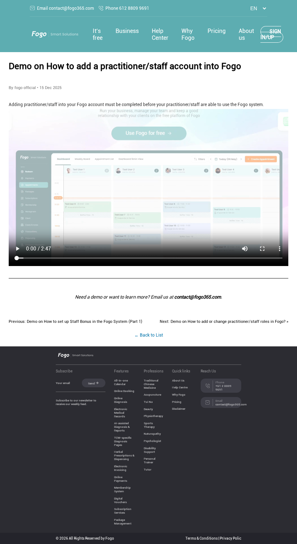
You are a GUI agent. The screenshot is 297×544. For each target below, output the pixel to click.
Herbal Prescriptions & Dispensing (124, 455)
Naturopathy (152, 433)
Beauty (148, 409)
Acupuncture (152, 394)
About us (246, 34)
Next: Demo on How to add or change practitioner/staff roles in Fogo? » (224, 321)
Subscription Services (122, 510)
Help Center (160, 34)
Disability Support (150, 450)
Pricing (217, 31)
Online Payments (120, 478)
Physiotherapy (153, 416)
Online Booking (124, 391)
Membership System (122, 489)
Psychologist (152, 441)
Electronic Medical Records (120, 412)
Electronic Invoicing (120, 468)
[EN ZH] (255, 8)
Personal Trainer (149, 460)
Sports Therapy (149, 425)
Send (91, 383)
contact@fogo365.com (197, 297)
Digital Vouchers (120, 500)
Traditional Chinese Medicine (151, 384)
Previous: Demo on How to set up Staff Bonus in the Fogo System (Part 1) (75, 321)
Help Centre (180, 387)
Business (127, 31)
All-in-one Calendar (121, 382)
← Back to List (148, 335)
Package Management (122, 521)
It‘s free (98, 34)
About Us (178, 380)
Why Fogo (187, 34)
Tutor (147, 469)
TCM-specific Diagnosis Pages (122, 441)
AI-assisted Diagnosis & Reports (122, 426)
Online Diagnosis (120, 400)
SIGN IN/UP (270, 34)
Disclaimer (178, 408)
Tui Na (148, 402)
